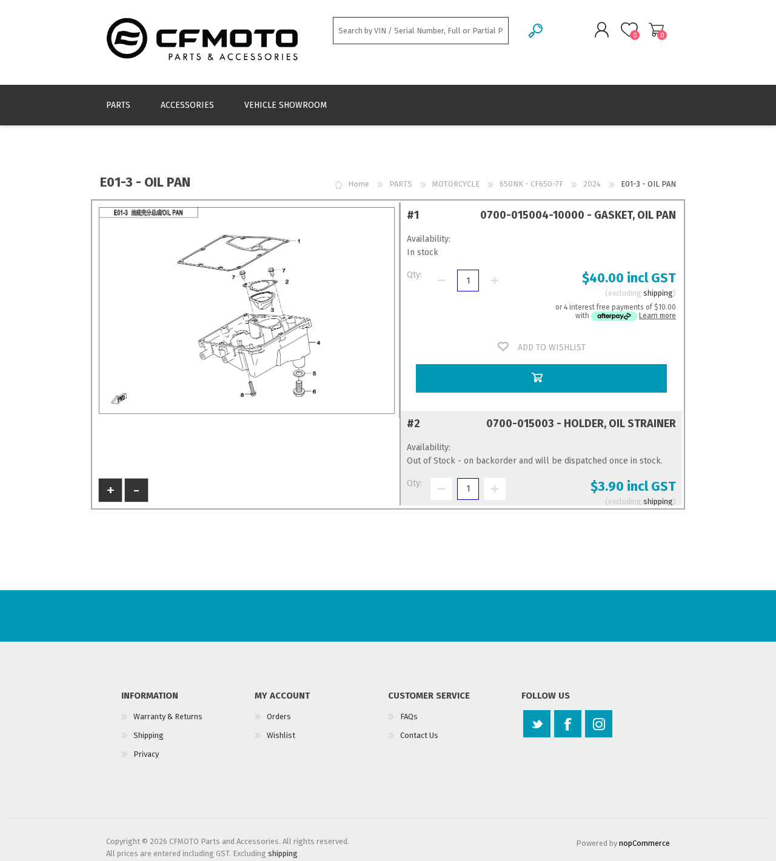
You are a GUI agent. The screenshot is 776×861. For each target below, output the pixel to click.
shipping (658, 293)
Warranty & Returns (167, 716)
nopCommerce (644, 843)
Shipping (148, 735)
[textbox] (421, 30)
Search (536, 30)
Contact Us (419, 735)
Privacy (146, 754)
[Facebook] (567, 723)
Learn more (657, 315)
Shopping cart (656, 29)
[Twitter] (536, 723)
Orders (279, 716)
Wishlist (281, 735)
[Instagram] (598, 723)
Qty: (414, 275)
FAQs (409, 716)
